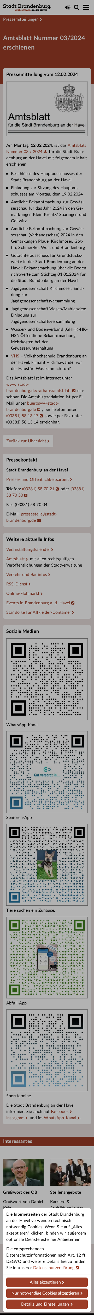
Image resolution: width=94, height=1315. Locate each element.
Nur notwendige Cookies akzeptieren (45, 1293)
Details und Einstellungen (45, 1304)
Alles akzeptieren (45, 1282)
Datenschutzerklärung (53, 1268)
